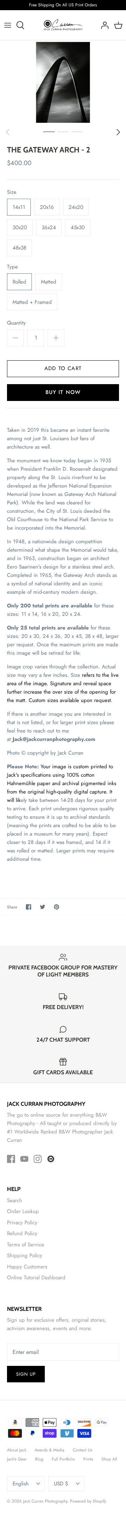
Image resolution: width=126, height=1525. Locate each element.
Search (14, 1200)
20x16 (47, 207)
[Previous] (7, 132)
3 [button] (77, 131)
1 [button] (49, 131)
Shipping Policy (24, 1255)
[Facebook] (11, 1159)
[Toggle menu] (7, 25)
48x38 (19, 248)
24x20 (76, 207)
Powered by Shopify (88, 1501)
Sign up (26, 1374)
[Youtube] (24, 1159)
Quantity (16, 323)
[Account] (103, 25)
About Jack (16, 1450)
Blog (39, 1459)
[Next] (118, 132)
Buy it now (63, 392)
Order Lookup (23, 1211)
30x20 (20, 227)
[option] (63, 82)
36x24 (49, 227)
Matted (48, 282)
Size (11, 192)
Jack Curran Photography (45, 1501)
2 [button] (63, 131)
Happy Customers (27, 1267)
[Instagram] (38, 1159)
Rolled (19, 282)
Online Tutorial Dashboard (36, 1277)
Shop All (109, 1459)
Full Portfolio (63, 1459)
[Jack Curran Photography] (63, 25)
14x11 (19, 207)
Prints (88, 1459)
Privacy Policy (22, 1222)
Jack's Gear (17, 1459)
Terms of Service (25, 1244)
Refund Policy (22, 1233)
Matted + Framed (32, 302)
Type (12, 267)
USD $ (61, 1483)
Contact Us (82, 1450)
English (21, 1483)
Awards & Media (49, 1450)
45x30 (78, 227)
